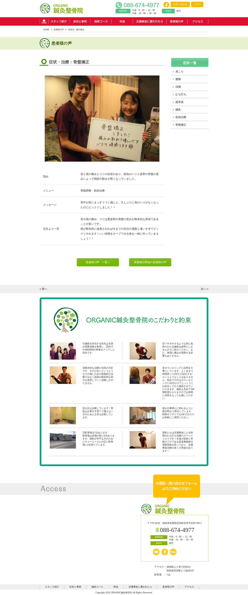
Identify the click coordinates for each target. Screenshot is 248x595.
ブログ (197, 4)
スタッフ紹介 (58, 21)
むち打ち (180, 94)
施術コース (101, 21)
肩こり (179, 71)
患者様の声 (176, 21)
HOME (44, 21)
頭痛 (178, 86)
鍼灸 (178, 109)
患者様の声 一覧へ (98, 262)
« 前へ (43, 288)
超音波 (179, 101)
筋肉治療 (180, 117)
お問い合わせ (180, 4)
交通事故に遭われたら (149, 21)
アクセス (197, 21)
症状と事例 (79, 21)
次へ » (204, 288)
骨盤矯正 (180, 124)
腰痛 (178, 79)
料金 (122, 21)
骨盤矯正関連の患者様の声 (150, 262)
